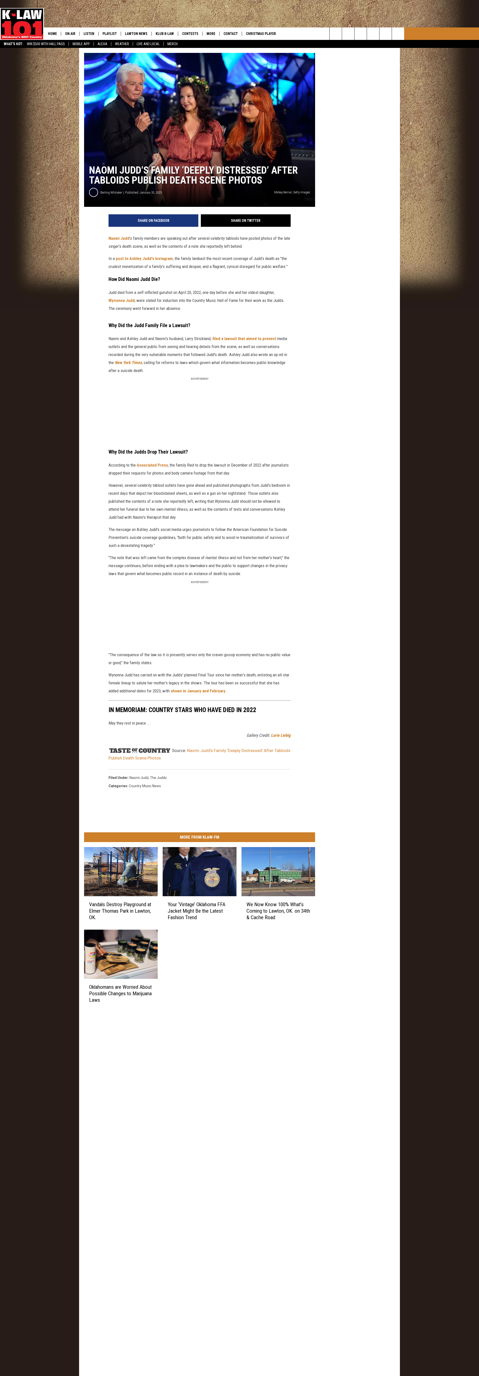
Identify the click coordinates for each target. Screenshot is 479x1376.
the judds (158, 778)
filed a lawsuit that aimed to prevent (244, 338)
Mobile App (81, 44)
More (211, 34)
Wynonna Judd (122, 300)
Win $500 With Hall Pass (46, 44)
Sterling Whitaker (111, 192)
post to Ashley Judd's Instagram (144, 258)
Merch (172, 44)
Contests (190, 34)
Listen (89, 34)
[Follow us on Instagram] (373, 33)
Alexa (102, 44)
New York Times (128, 362)
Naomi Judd (119, 238)
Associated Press (152, 465)
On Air (70, 34)
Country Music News (145, 786)
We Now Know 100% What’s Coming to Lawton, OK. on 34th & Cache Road (278, 910)
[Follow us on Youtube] (385, 33)
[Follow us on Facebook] (361, 33)
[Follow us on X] (398, 33)
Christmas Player (261, 34)
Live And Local (148, 44)
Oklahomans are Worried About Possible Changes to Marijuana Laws (120, 993)
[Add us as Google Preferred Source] (348, 33)
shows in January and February (198, 690)
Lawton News (136, 34)
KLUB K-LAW (165, 34)
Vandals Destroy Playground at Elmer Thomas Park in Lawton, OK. (120, 910)
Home (52, 34)
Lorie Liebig (281, 735)
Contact (231, 34)
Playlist (110, 34)
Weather (122, 44)
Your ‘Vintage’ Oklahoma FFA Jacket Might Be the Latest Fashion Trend (196, 910)
